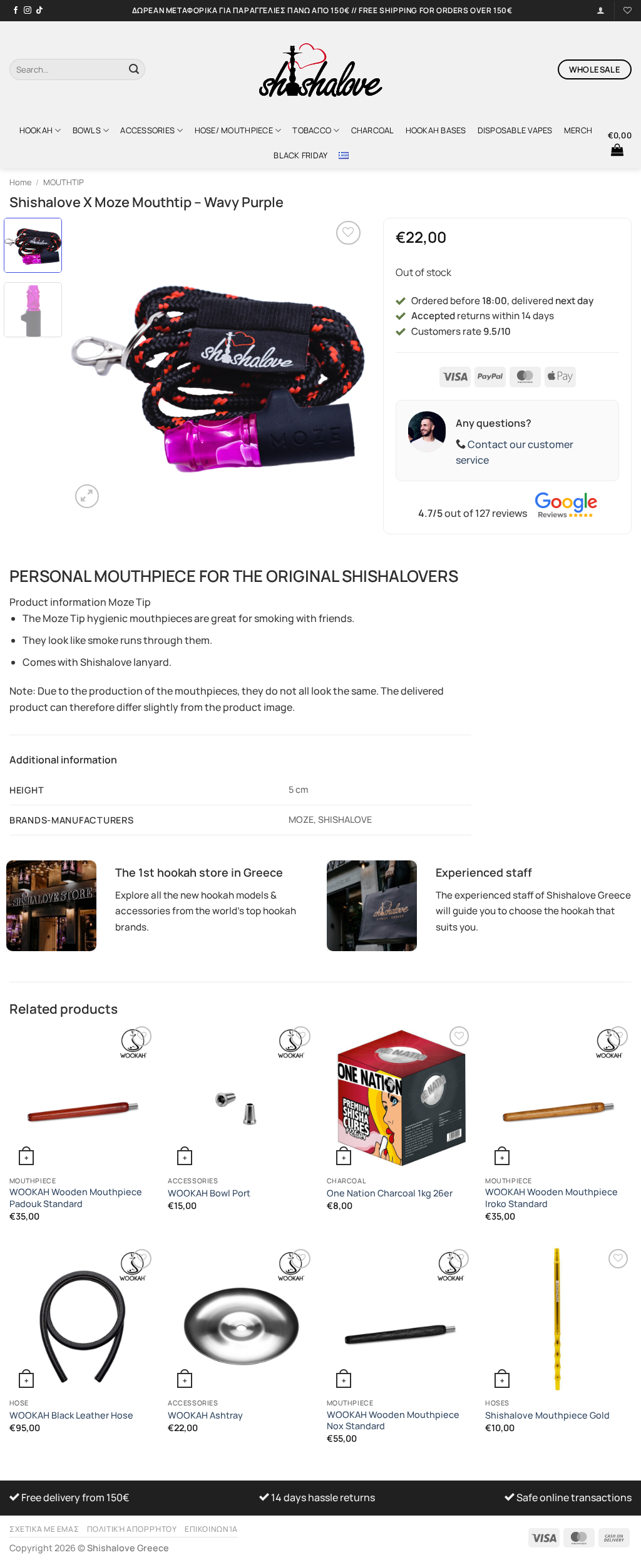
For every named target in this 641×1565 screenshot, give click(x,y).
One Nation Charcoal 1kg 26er (390, 1193)
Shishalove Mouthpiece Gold (547, 1415)
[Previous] (92, 364)
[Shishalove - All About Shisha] (320, 69)
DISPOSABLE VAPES (515, 130)
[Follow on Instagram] (27, 10)
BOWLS (87, 130)
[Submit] (134, 69)
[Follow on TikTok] (39, 10)
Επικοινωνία (211, 1529)
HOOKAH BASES (436, 130)
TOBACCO (311, 130)
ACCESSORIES (147, 130)
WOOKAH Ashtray (205, 1415)
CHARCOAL (372, 130)
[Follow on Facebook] (15, 10)
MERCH (578, 130)
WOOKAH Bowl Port (209, 1193)
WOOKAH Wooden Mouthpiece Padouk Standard (75, 1198)
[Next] (343, 364)
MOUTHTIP (63, 182)
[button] (620, 143)
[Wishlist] (627, 10)
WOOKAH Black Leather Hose (71, 1415)
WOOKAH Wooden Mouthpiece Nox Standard (393, 1420)
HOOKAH (36, 130)
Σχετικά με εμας (44, 1529)
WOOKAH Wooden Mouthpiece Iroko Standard (551, 1198)
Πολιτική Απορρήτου (132, 1529)
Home (20, 182)
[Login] (601, 10)
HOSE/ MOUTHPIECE (234, 130)
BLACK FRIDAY (300, 155)
